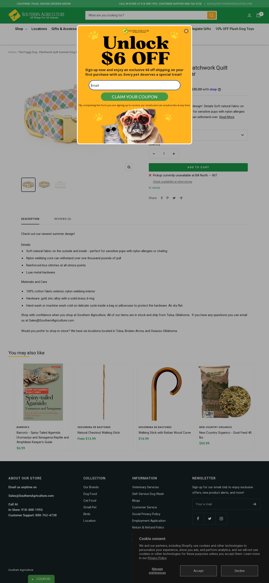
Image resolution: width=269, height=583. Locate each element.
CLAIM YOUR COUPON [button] (134, 96)
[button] (186, 31)
